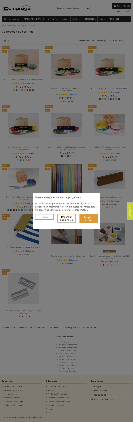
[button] (130, 211)
